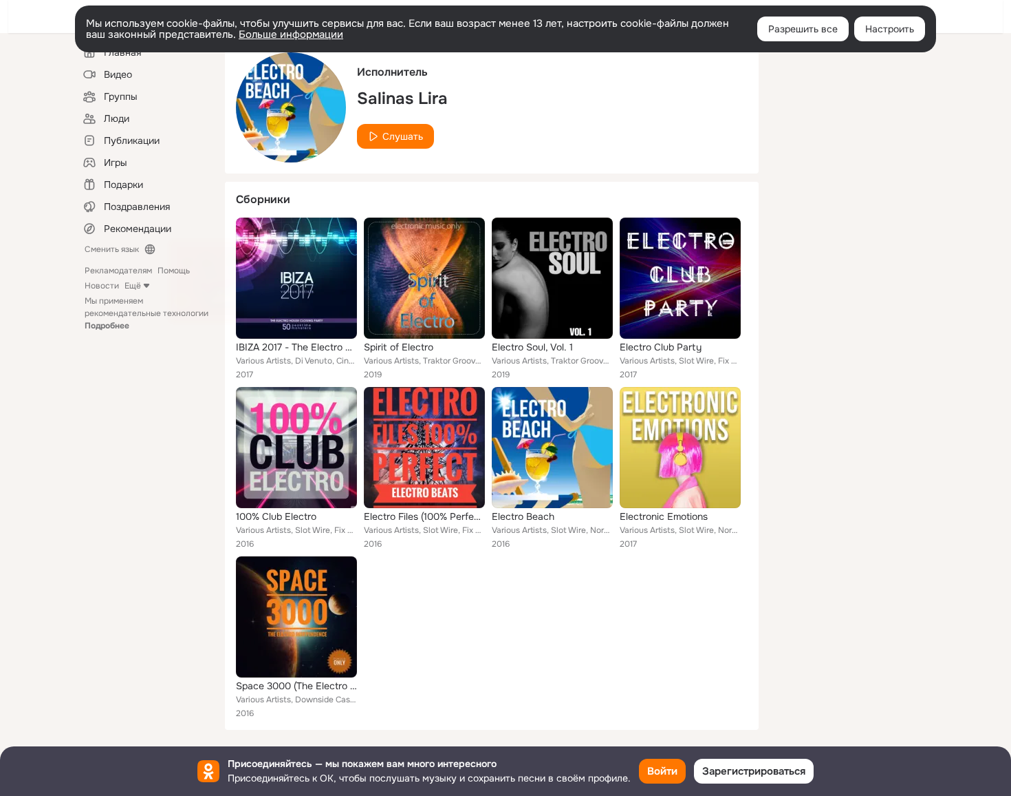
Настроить (889, 29)
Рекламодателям (118, 270)
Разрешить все (803, 29)
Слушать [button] (402, 136)
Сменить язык (112, 249)
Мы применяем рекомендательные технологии (146, 313)
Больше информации (291, 34)
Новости (102, 285)
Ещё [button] (132, 285)
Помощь (173, 270)
